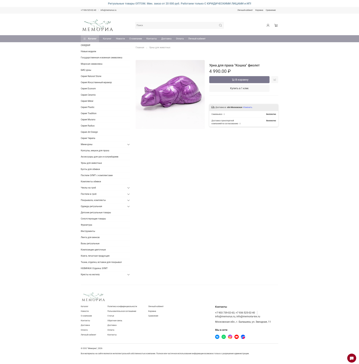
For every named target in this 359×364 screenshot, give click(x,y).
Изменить (247, 107)
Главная (140, 47)
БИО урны (86, 70)
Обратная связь (114, 320)
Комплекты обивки (91, 181)
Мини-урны (86, 144)
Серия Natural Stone (91, 76)
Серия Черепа (88, 138)
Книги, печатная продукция (95, 255)
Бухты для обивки (90, 169)
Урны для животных (159, 47)
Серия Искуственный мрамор (96, 82)
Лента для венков (90, 237)
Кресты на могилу (90, 274)
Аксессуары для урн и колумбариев (99, 156)
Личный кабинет (245, 10)
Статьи (110, 316)
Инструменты (88, 231)
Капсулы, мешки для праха (95, 150)
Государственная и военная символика (101, 57)
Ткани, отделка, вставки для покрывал (101, 262)
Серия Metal (87, 101)
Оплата (180, 38)
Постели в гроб (88, 194)
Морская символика (91, 64)
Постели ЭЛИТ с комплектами (97, 175)
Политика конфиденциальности (122, 306)
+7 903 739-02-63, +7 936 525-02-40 (235, 312)
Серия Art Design (89, 132)
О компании (135, 38)
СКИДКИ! (85, 45)
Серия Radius (88, 125)
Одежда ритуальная (91, 206)
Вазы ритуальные (90, 243)
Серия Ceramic (88, 95)
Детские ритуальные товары (96, 212)
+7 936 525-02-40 (88, 10)
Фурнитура (86, 225)
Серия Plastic (87, 107)
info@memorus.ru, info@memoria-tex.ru (237, 316)
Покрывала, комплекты (93, 200)
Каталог (92, 38)
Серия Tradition (88, 113)
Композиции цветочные (93, 249)
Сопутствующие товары (93, 218)
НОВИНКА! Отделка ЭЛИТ (94, 268)
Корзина (259, 10)
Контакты (151, 38)
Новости (120, 38)
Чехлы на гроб (88, 187)
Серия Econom (88, 88)
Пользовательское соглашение (121, 311)
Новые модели (88, 51)
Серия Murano (88, 119)
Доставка (166, 38)
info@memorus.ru (108, 10)
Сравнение (271, 10)
